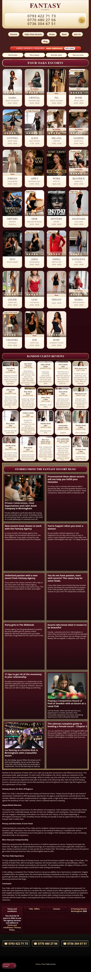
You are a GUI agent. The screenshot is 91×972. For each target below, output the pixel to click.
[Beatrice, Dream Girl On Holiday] (78, 168)
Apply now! (69, 48)
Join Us (77, 34)
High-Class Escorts (33, 34)
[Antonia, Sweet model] (12, 128)
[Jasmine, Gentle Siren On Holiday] (78, 128)
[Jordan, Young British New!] (12, 168)
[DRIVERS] (12, 209)
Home (38, 964)
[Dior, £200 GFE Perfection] (34, 209)
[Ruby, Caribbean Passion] (56, 330)
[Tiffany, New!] (56, 289)
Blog (45, 41)
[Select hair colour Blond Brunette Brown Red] (56, 55)
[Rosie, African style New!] (78, 88)
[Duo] (12, 249)
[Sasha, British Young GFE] (12, 88)
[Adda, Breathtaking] (34, 249)
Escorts (13, 34)
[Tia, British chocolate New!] (56, 88)
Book (64, 34)
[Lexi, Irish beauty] (34, 289)
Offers (37, 909)
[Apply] (34, 168)
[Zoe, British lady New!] (34, 330)
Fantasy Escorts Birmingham (79, 910)
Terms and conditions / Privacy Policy (12, 927)
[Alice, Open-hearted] (34, 128)
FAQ (31, 909)
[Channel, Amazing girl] (12, 330)
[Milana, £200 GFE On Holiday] (56, 128)
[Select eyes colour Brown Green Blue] (78, 55)
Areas (52, 34)
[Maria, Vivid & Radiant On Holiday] (78, 289)
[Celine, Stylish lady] (12, 289)
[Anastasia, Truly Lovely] (78, 209)
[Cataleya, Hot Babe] (78, 249)
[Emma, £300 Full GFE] (56, 249)
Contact (56, 909)
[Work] (56, 168)
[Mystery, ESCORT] (56, 209)
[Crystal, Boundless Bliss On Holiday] (34, 88)
